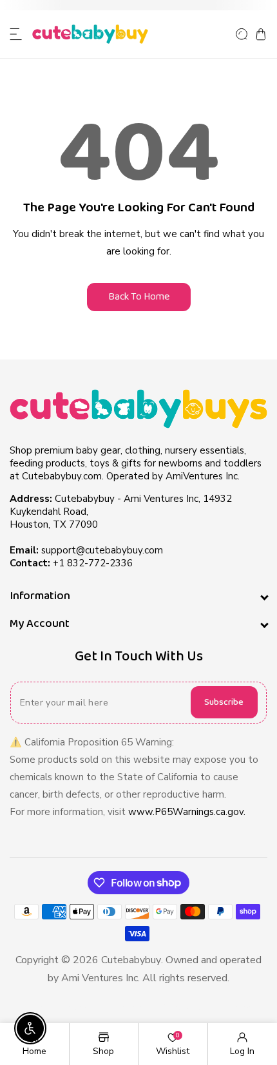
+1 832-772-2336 (93, 563)
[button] (16, 34)
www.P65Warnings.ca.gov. (186, 811)
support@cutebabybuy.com (102, 550)
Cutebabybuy (131, 960)
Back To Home (138, 297)
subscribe (224, 702)
